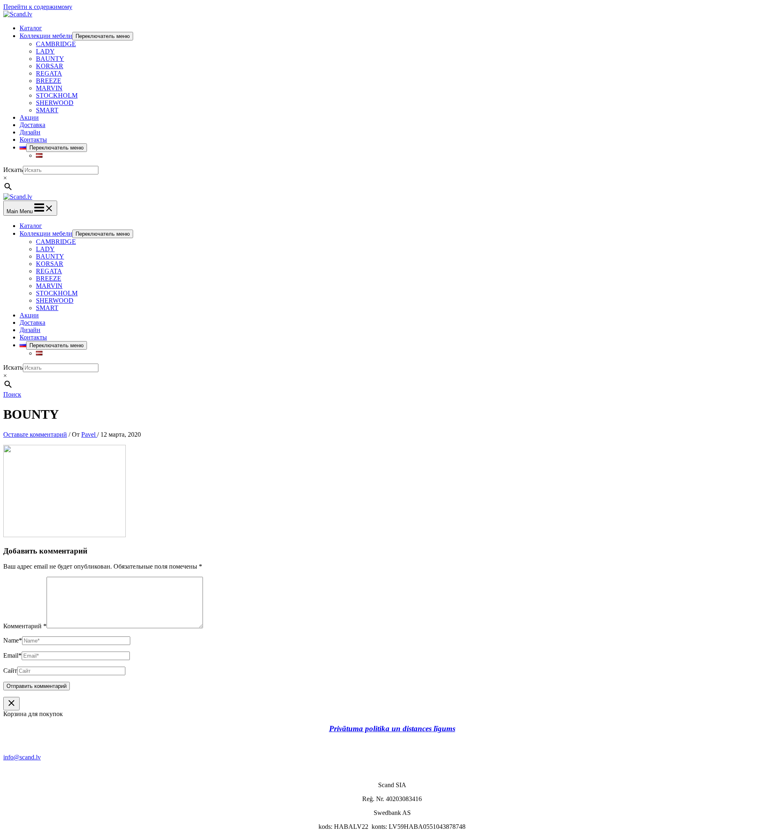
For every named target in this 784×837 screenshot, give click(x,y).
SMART (47, 110)
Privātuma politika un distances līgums (392, 728)
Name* (12, 640)
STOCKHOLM (57, 95)
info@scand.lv (22, 757)
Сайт (10, 670)
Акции (29, 117)
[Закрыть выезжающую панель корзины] (11, 703)
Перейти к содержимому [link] (37, 6)
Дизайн (30, 132)
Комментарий (25, 626)
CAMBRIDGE (56, 43)
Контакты (33, 139)
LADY (45, 51)
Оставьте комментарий (35, 434)
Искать (13, 169)
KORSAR (49, 65)
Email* (12, 655)
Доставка (32, 124)
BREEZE (48, 80)
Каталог (31, 28)
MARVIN (49, 88)
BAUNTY (50, 58)
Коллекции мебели (46, 35)
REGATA (49, 73)
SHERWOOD (55, 102)
